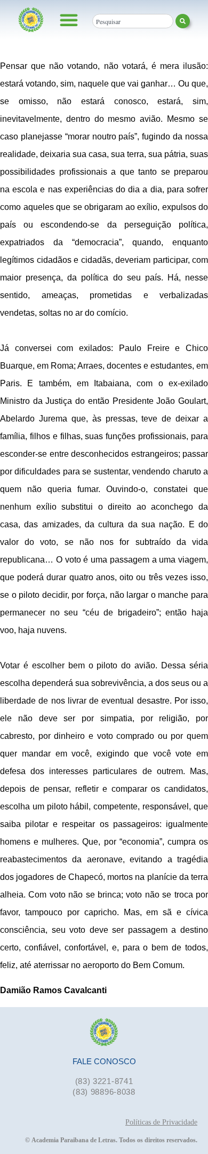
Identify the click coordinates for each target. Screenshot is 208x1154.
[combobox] (132, 21)
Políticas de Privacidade (161, 1122)
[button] (68, 19)
